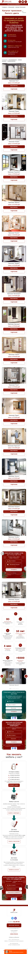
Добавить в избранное (14, 937)
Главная (4, 7)
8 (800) (14, 921)
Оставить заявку (14, 785)
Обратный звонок (14, 925)
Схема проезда (14, 934)
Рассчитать (14, 85)
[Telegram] (13, 718)
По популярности (13, 59)
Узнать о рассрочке (14, 841)
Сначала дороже (11, 61)
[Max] (15, 718)
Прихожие (11, 7)
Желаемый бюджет (15, 564)
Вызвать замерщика (14, 813)
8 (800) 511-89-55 (15, 775)
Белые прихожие (20, 7)
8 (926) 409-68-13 (14, 779)
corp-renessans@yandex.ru (14, 928)
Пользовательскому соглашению (11, 715)
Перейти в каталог (14, 869)
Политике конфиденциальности (14, 714)
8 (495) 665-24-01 (14, 777)
